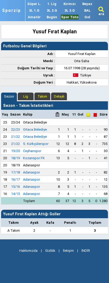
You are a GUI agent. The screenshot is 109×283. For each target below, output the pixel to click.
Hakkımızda (28, 251)
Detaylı (59, 96)
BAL (87, 10)
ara (101, 14)
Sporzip (11, 10)
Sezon (9, 96)
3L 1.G (34, 10)
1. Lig (51, 4)
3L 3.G (70, 10)
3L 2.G (52, 10)
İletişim (68, 251)
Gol (87, 17)
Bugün (52, 17)
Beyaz (87, 4)
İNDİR (85, 251)
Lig (25, 96)
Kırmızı (69, 4)
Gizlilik (50, 251)
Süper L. (34, 4)
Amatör (34, 17)
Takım (42, 96)
